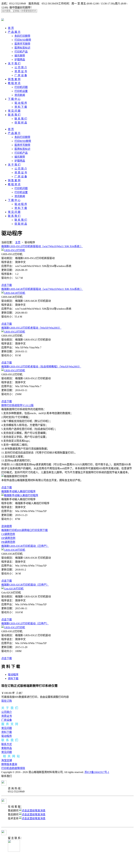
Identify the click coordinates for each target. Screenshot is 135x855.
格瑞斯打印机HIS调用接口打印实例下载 (24, 530)
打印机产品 (21, 51)
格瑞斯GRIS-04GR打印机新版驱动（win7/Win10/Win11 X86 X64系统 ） (42, 289)
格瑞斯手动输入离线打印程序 (18, 491)
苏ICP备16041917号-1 (96, 772)
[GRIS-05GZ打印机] (13, 250)
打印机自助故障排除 (13, 768)
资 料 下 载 (20, 106)
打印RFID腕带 (22, 39)
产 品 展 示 (14, 32)
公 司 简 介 (20, 67)
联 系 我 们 (14, 114)
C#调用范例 (8, 534)
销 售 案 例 (14, 79)
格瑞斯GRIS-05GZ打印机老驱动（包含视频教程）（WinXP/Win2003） (41, 366)
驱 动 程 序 (20, 103)
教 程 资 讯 (14, 83)
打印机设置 (21, 91)
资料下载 (13, 678)
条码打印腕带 (22, 35)
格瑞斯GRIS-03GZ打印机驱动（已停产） (25, 623)
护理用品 (19, 59)
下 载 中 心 (14, 99)
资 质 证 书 (20, 71)
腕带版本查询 (9, 764)
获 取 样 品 (20, 122)
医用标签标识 (22, 47)
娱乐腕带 (19, 55)
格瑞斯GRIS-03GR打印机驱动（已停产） (25, 546)
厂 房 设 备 (20, 75)
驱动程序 (13, 674)
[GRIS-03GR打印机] (13, 549)
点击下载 (6, 285)
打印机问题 (21, 87)
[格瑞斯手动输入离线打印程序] (19, 495)
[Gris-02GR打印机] (12, 588)
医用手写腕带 (22, 43)
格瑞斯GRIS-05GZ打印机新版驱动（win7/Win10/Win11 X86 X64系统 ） (42, 246)
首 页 (11, 28)
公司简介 (6, 712)
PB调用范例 (8, 542)
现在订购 (6, 700)
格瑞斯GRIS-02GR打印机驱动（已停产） (25, 584)
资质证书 (6, 716)
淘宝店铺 (6, 760)
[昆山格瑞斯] (2, 19)
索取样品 (6, 748)
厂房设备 (6, 719)
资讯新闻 (19, 95)
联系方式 (6, 744)
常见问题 (6, 728)
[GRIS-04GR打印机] (13, 293)
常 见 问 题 (14, 110)
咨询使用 (6, 526)
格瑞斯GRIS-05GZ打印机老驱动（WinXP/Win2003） (31, 327)
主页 (17, 242)
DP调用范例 (8, 538)
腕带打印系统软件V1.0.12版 (17, 405)
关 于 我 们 (14, 63)
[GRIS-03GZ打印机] (13, 627)
